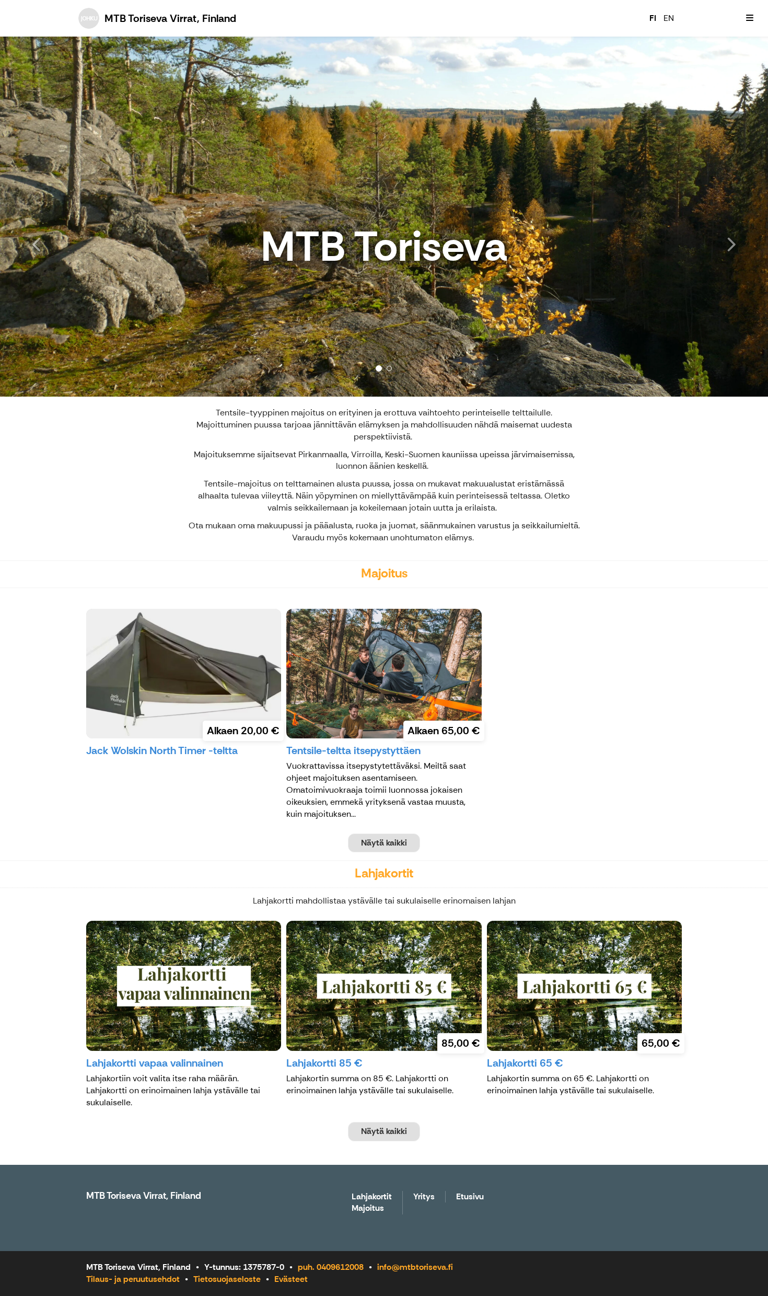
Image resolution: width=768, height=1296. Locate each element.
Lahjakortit (372, 1197)
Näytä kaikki (384, 842)
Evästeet (291, 1279)
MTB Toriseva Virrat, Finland (143, 1195)
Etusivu (470, 1197)
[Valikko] (750, 18)
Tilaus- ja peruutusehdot (133, 1279)
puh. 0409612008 (331, 1267)
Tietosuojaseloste (227, 1279)
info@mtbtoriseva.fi (415, 1267)
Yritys (424, 1197)
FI (652, 18)
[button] (57, 217)
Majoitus (368, 1208)
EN (669, 18)
